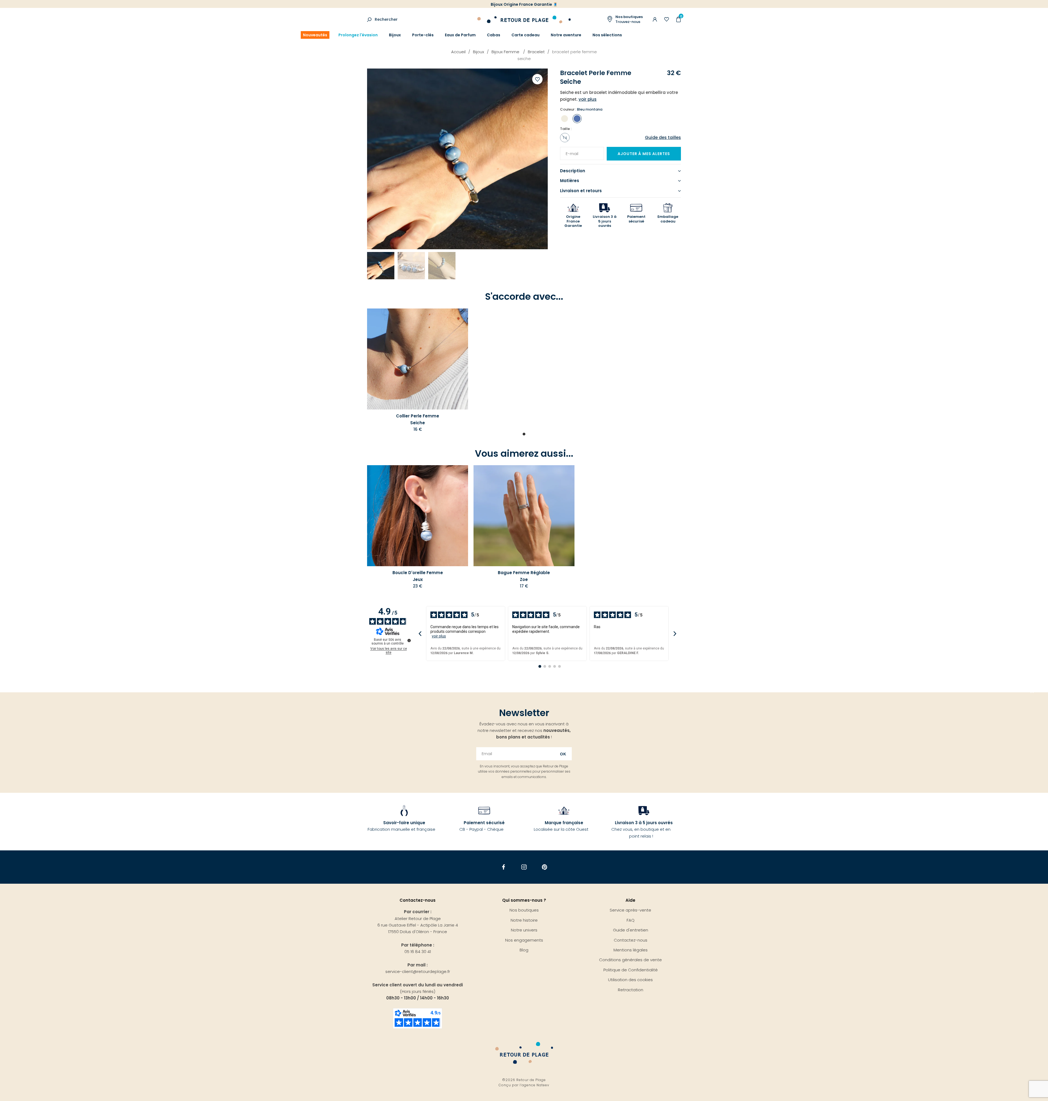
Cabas (493, 35)
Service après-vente (630, 910)
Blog (524, 950)
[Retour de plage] (524, 18)
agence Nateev (535, 1085)
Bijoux (395, 35)
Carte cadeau (525, 35)
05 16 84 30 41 (417, 951)
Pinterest (544, 867)
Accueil (458, 52)
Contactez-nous (630, 940)
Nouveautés (315, 35)
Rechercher (386, 19)
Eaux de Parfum (460, 35)
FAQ (631, 920)
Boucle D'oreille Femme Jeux (417, 576)
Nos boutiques (524, 910)
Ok (563, 754)
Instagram (524, 867)
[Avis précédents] (419, 633)
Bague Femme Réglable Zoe (524, 576)
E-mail (570, 150)
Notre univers (524, 930)
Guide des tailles (663, 137)
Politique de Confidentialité (630, 970)
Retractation (630, 990)
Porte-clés (423, 35)
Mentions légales (631, 950)
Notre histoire (524, 920)
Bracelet (536, 52)
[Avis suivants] (674, 633)
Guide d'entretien (630, 930)
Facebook (503, 867)
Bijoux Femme (506, 52)
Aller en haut (1032, 692)
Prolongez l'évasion (358, 35)
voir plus (439, 636)
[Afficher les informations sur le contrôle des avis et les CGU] (409, 640)
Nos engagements (524, 940)
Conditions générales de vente (630, 960)
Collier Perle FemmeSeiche (417, 419)
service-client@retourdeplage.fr (417, 971)
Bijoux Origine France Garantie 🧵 (524, 4)
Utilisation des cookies (630, 980)
